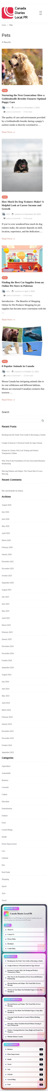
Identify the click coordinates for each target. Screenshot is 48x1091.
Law (3, 851)
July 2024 (5, 682)
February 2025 (7, 632)
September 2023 (8, 752)
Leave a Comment (13, 112)
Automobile (6, 773)
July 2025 (5, 597)
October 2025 (7, 576)
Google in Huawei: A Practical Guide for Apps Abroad (22, 443)
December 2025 (8, 561)
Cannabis (5, 787)
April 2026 (6, 533)
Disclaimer (10, 944)
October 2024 (7, 660)
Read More (7, 132)
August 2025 (6, 590)
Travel (4, 900)
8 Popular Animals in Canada (18, 366)
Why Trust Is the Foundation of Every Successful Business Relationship (23, 462)
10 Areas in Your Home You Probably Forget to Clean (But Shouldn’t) (25, 991)
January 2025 (7, 639)
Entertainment (7, 809)
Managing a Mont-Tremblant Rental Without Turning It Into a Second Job (24, 1024)
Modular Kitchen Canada (15, 1036)
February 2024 (7, 717)
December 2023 (8, 731)
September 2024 (8, 668)
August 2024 (6, 675)
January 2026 (7, 554)
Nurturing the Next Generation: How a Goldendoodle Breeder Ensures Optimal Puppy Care (24, 99)
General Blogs (7, 830)
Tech (3, 893)
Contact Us (10, 934)
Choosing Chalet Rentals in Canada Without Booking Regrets (23, 1018)
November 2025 (8, 569)
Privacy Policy (11, 939)
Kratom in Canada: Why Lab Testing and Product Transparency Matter (20, 451)
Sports (4, 886)
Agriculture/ (6, 766)
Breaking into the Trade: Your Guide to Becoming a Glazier (24, 435)
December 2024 (8, 646)
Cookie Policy (11, 948)
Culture (4, 794)
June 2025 (5, 604)
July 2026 (5, 512)
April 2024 (6, 703)
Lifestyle (5, 858)
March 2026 (6, 540)
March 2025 (6, 625)
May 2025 (5, 611)
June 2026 (5, 519)
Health (4, 837)
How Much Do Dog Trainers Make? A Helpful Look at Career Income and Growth (23, 205)
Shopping (5, 879)
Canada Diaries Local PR (21, 13)
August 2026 (6, 505)
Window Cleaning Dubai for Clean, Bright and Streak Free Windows (25, 1031)
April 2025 (6, 618)
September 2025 (8, 583)
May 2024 (5, 696)
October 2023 (7, 745)
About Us (10, 930)
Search (5, 412)
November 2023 (8, 738)
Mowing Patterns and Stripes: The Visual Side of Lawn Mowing (22, 472)
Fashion (5, 816)
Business (5, 780)
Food (4, 823)
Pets (4, 90)
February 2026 (7, 547)
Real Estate (6, 872)
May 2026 (5, 526)
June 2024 (5, 689)
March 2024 (6, 710)
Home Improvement (9, 844)
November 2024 (8, 653)
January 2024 (7, 724)
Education (5, 801)
